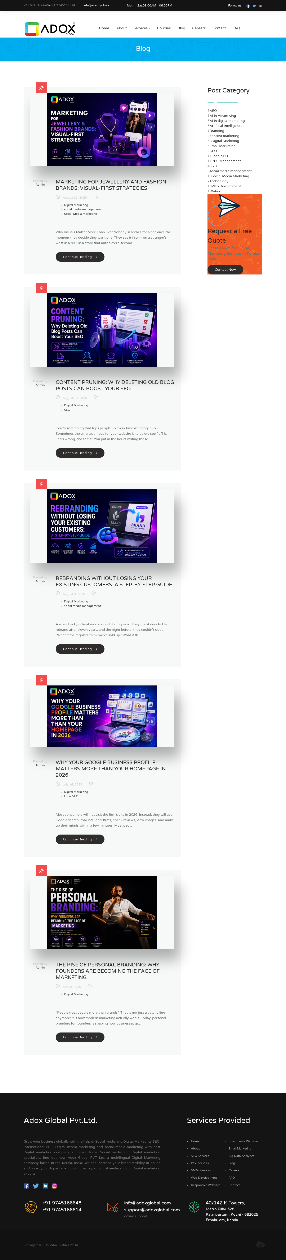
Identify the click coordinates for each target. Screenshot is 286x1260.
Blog (181, 28)
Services (142, 28)
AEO (213, 110)
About (121, 28)
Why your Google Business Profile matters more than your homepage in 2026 (111, 769)
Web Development (226, 186)
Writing (215, 191)
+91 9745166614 (62, 5)
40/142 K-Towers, (225, 1203)
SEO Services (200, 1156)
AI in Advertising (223, 115)
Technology (219, 181)
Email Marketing (223, 146)
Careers (199, 28)
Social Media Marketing (80, 213)
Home (104, 28)
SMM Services (201, 1170)
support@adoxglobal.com (152, 1210)
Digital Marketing (76, 205)
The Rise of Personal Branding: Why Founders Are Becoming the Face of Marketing (108, 971)
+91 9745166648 (36, 5)
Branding (217, 131)
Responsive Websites (205, 1185)
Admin (40, 184)
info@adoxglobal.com (99, 5)
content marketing (224, 136)
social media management (82, 209)
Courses (164, 28)
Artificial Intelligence (226, 125)
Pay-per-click (200, 1163)
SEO (67, 409)
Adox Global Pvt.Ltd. (64, 1245)
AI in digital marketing (227, 120)
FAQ (236, 28)
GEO (213, 151)
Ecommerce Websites (244, 1141)
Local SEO (71, 796)
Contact (219, 28)
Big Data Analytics (241, 1156)
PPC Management (226, 161)
